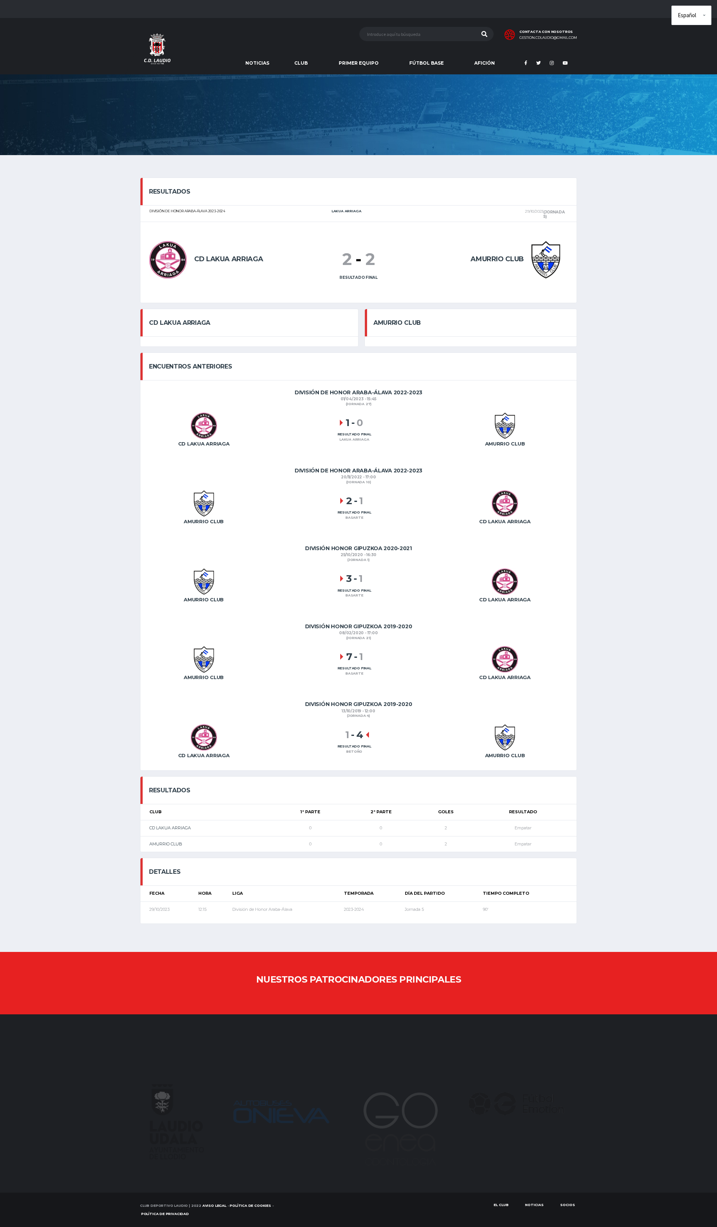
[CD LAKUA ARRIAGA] (168, 258)
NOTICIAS (257, 63)
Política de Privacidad (165, 1214)
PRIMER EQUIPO (359, 63)
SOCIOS (567, 1205)
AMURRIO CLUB (165, 844)
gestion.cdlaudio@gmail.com (548, 38)
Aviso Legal (214, 1205)
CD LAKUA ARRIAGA (170, 827)
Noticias (534, 1205)
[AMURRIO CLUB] (545, 258)
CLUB (301, 63)
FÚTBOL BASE (426, 63)
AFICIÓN (484, 63)
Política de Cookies (250, 1205)
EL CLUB (501, 1205)
